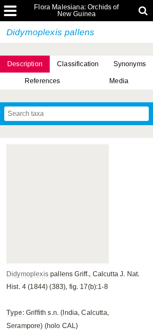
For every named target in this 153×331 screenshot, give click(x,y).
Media (118, 80)
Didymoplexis (27, 274)
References (42, 80)
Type (14, 312)
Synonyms (129, 63)
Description (24, 63)
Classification (78, 63)
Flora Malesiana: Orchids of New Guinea (76, 10)
